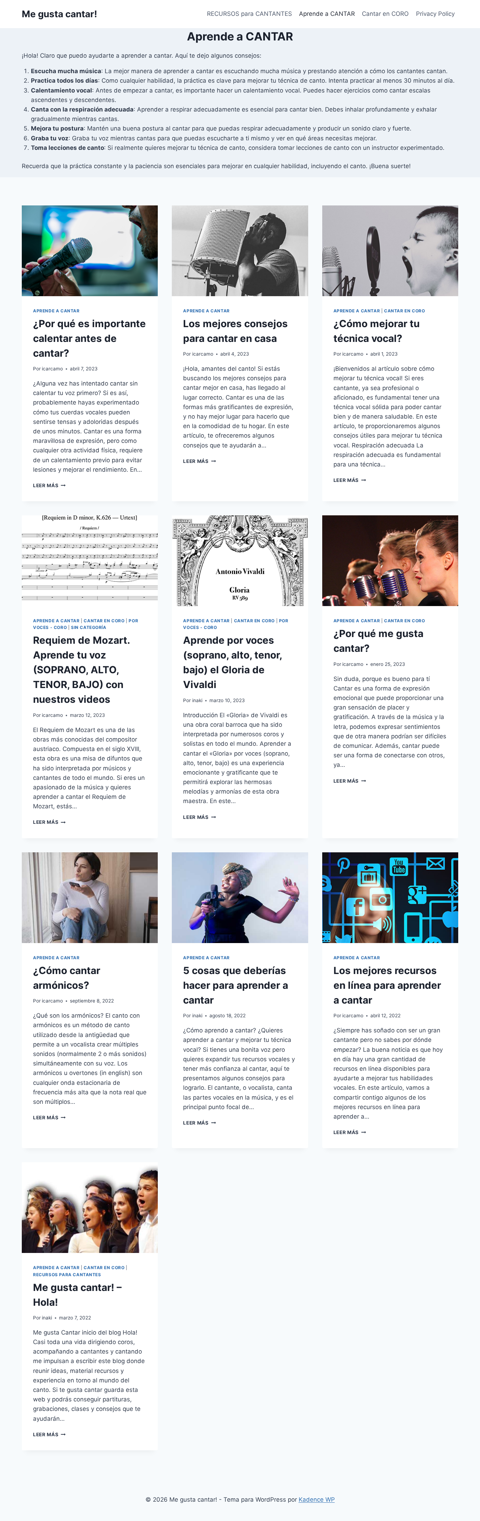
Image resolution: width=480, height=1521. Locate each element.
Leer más (49, 485)
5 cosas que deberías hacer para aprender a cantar (235, 985)
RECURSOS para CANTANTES (249, 13)
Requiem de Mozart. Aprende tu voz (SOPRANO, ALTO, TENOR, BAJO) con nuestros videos (81, 669)
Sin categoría (88, 627)
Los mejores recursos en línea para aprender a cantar (387, 985)
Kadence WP (317, 1499)
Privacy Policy (435, 13)
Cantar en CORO (385, 13)
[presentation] (90, 250)
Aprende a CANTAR (327, 13)
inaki (197, 700)
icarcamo (52, 368)
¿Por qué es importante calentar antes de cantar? (89, 338)
